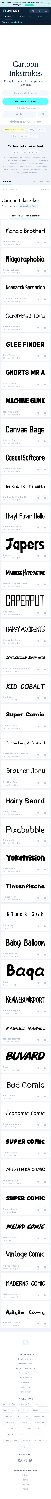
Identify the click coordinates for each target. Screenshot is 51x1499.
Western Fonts (33, 1428)
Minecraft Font (25, 1364)
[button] (39, 11)
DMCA (25, 1489)
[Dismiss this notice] (48, 3)
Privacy (25, 1475)
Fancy (31, 130)
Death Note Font (25, 1359)
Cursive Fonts (26, 1404)
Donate (34, 152)
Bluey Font (25, 1382)
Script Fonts (42, 1404)
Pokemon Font (25, 1373)
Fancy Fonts (8, 1410)
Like (20, 114)
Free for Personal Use (14, 130)
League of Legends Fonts (17, 1434)
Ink (14, 136)
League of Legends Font (25, 1368)
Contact (25, 1484)
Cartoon (24, 136)
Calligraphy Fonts (9, 1404)
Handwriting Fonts (40, 1410)
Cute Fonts (9, 1416)
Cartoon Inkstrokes (18, 160)
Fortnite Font (25, 1392)
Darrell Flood (20, 152)
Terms (25, 1480)
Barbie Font (25, 1387)
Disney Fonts (25, 1447)
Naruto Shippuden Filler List (34, 1441)
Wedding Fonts (17, 1428)
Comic (42, 130)
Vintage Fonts (39, 1416)
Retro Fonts (9, 1422)
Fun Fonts (23, 1422)
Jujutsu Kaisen (25, 1378)
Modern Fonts (23, 1416)
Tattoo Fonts (23, 1410)
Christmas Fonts (38, 1422)
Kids (35, 136)
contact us (29, 5)
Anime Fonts (37, 1434)
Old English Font (11, 1441)
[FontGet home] (10, 10)
